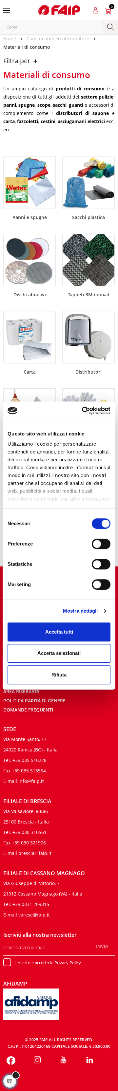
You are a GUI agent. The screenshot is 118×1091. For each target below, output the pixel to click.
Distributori (88, 372)
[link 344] (11, 1060)
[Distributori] (88, 337)
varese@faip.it (34, 915)
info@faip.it (31, 781)
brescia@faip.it (34, 853)
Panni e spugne (29, 217)
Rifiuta (59, 674)
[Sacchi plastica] (88, 182)
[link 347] (89, 1060)
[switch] (101, 544)
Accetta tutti (59, 632)
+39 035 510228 (29, 760)
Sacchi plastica (88, 217)
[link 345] (37, 1060)
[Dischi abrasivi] (29, 259)
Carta (30, 372)
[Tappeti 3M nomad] (88, 259)
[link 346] (63, 1060)
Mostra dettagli (80, 611)
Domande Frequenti (28, 710)
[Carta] (29, 337)
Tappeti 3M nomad (88, 294)
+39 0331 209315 (30, 904)
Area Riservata (21, 691)
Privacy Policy (67, 963)
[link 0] (83, 410)
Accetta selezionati (59, 653)
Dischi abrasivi (29, 294)
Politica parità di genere (34, 700)
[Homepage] (12, 38)
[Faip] (59, 9)
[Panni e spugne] (29, 182)
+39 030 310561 (29, 832)
